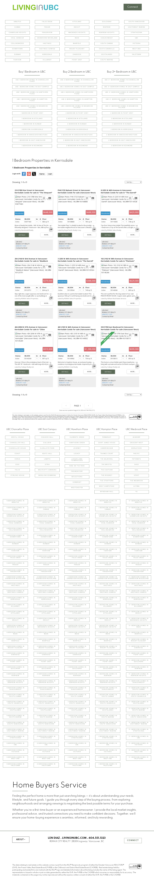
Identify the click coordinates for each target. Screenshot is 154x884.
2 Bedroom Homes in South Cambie (46, 695)
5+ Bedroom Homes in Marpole (138, 633)
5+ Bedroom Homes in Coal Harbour (138, 522)
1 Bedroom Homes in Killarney (15, 605)
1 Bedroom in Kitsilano (32, 118)
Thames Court (106, 453)
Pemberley (106, 437)
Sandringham (107, 448)
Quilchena (106, 21)
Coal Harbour (17, 38)
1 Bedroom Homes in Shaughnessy (15, 688)
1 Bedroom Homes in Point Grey (15, 661)
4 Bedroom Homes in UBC (108, 744)
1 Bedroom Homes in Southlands (15, 709)
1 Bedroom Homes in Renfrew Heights (15, 681)
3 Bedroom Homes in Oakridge (77, 654)
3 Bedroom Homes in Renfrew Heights (77, 681)
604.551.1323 (97, 838)
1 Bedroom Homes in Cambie (15, 508)
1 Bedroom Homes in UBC (15, 744)
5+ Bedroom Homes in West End (138, 751)
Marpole (77, 43)
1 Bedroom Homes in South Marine (15, 716)
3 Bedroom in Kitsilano (122, 118)
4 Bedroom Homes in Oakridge (108, 654)
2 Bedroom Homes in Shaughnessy (46, 688)
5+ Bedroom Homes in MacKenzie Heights (138, 619)
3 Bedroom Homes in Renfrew (77, 674)
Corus (17, 459)
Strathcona (136, 32)
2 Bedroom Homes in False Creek (46, 557)
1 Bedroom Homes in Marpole (15, 640)
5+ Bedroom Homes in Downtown (138, 536)
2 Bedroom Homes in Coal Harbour (46, 522)
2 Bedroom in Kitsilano (77, 118)
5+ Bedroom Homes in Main (138, 626)
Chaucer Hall (47, 437)
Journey (77, 448)
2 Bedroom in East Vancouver (76, 140)
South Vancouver (136, 21)
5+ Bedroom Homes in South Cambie (138, 688)
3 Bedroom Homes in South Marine (77, 716)
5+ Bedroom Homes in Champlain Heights (138, 515)
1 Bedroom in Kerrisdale (32, 129)
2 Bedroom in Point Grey (77, 113)
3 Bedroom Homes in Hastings (77, 584)
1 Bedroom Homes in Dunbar (15, 543)
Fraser (47, 27)
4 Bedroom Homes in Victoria (108, 751)
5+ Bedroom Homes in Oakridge (138, 647)
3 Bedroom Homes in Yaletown (77, 764)
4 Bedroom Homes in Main (108, 633)
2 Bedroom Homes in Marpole (46, 640)
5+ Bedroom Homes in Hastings (138, 584)
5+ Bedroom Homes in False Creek (138, 557)
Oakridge (77, 54)
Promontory (77, 471)
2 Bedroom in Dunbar (77, 124)
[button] (17, 22)
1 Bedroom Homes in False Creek (15, 557)
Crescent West (136, 443)
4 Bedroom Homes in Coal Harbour (108, 522)
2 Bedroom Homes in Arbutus (46, 501)
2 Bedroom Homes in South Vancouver (46, 723)
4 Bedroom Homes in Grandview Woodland (108, 577)
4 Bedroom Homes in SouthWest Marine (108, 730)
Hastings (47, 43)
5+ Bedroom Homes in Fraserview (138, 571)
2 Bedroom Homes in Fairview (46, 550)
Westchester (77, 487)
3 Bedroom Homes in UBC (77, 744)
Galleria (47, 443)
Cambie (17, 27)
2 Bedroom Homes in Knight (46, 619)
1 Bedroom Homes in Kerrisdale (15, 598)
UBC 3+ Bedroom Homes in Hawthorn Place (121, 93)
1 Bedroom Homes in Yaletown (15, 764)
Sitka (47, 464)
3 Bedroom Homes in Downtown (77, 536)
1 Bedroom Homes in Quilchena (15, 668)
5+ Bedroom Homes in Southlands (138, 702)
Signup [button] (42, 174)
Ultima (136, 486)
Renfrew (107, 27)
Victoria (137, 43)
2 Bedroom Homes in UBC (46, 744)
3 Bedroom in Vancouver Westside (121, 135)
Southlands (106, 54)
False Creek (47, 21)
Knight (77, 27)
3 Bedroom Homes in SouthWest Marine (77, 730)
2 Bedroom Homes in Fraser (46, 564)
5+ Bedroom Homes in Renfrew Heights (138, 674)
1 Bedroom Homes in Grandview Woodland (15, 577)
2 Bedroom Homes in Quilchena (46, 668)
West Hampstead (106, 486)
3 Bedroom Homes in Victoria (77, 751)
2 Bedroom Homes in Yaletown (46, 764)
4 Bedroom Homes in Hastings (108, 584)
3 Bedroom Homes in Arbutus (77, 501)
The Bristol (107, 464)
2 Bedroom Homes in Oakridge (46, 654)
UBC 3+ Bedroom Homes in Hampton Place (122, 100)
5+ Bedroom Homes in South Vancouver (138, 716)
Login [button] (50, 174)
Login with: (16, 174)
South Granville (106, 49)
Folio (17, 470)
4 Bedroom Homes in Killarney (108, 605)
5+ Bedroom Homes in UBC (138, 737)
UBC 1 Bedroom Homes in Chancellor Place (32, 80)
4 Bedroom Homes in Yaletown (108, 764)
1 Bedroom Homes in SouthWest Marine (15, 730)
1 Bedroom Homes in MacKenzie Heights (15, 626)
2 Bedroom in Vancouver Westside (77, 135)
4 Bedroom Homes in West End (108, 758)
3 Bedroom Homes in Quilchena (77, 668)
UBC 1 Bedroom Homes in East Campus (32, 87)
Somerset (77, 482)
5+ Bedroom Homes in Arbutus (138, 501)
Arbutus (17, 21)
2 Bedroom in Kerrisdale (77, 129)
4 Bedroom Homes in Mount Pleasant (108, 647)
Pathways (136, 459)
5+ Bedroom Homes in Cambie (138, 508)
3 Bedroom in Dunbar (121, 124)
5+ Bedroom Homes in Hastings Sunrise (138, 591)
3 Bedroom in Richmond (122, 145)
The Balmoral (106, 459)
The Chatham (107, 470)
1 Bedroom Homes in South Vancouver (15, 723)
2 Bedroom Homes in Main (46, 633)
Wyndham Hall (106, 491)
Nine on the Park (77, 466)
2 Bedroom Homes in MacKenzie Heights (46, 626)
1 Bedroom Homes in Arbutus (15, 501)
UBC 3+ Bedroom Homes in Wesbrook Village (121, 107)
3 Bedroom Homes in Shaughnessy (77, 688)
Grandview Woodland (47, 38)
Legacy (77, 453)
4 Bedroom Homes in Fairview (108, 550)
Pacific (136, 453)
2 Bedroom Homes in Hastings (46, 584)
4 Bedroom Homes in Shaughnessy (108, 688)
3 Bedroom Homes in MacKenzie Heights (77, 626)
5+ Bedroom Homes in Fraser (138, 564)
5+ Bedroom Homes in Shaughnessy (138, 681)
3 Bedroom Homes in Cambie (77, 508)
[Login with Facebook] (24, 175)
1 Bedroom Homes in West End (15, 758)
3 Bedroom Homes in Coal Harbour (77, 522)
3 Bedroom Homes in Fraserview (77, 571)
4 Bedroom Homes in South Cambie (108, 695)
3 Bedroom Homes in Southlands (77, 709)
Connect (132, 7)
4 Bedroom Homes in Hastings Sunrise (108, 591)
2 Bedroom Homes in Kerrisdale (46, 598)
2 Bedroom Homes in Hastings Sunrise (46, 591)
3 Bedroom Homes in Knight (77, 619)
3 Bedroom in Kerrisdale (122, 129)
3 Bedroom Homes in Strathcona (77, 737)
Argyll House (17, 437)
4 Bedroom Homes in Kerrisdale (108, 598)
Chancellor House (17, 448)
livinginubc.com (74, 838)
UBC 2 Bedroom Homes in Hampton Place (77, 100)
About (20, 839)
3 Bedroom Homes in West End (77, 758)
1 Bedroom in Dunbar (32, 124)
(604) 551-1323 (21, 246)
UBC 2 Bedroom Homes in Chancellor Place (77, 80)
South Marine (106, 60)
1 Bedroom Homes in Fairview (15, 550)
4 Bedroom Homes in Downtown (108, 536)
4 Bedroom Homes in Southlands (108, 709)
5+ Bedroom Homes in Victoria (138, 744)
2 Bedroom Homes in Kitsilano (46, 612)
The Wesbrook (136, 481)
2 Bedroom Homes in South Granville (46, 702)
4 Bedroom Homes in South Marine (108, 716)
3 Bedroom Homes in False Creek (77, 557)
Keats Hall (47, 453)
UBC (136, 38)
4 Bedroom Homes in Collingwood (108, 529)
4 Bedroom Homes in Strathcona (108, 737)
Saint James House (106, 443)
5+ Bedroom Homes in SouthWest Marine (138, 723)
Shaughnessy (107, 38)
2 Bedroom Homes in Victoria (46, 751)
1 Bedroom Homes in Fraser (15, 564)
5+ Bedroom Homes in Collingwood (138, 529)
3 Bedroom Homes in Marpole (77, 640)
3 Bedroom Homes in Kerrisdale (77, 598)
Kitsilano (77, 21)
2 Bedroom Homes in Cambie (46, 508)
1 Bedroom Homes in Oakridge (15, 654)
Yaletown (136, 54)
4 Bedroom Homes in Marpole (108, 640)
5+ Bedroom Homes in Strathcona (138, 730)
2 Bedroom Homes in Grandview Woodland (46, 577)
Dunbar (17, 54)
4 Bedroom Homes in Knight (108, 619)
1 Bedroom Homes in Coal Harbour (15, 522)
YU (136, 491)
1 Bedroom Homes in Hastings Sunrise (15, 591)
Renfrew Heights (106, 32)
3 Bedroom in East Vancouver (121, 140)
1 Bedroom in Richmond (32, 145)
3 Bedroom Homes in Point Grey (77, 661)
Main (77, 38)
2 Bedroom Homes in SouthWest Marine (46, 730)
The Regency (106, 475)
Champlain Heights (17, 32)
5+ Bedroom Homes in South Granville (138, 695)
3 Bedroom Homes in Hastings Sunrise (77, 591)
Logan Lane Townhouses (77, 459)
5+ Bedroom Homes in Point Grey (138, 654)
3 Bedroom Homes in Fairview (77, 550)
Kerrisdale (47, 54)
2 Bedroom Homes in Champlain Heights (46, 515)
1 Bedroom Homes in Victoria (15, 751)
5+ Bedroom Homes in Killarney (138, 605)
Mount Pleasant (76, 49)
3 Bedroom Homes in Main (77, 633)
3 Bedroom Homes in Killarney (77, 605)
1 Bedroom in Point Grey (32, 113)
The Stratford (106, 481)
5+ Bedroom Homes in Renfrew (138, 668)
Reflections (77, 477)
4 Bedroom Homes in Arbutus (108, 501)
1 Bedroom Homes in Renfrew (15, 674)
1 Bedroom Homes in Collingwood (15, 529)
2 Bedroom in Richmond (77, 145)
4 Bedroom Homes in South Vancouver (108, 723)
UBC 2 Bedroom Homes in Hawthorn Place (77, 93)
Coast (17, 453)
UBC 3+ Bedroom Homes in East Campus (121, 87)
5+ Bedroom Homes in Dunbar (138, 543)
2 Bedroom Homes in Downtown (46, 536)
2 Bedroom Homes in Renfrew (46, 674)
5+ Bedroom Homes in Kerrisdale (138, 598)
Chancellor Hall (17, 443)
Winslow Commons (47, 475)
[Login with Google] (29, 175)
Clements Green (77, 437)
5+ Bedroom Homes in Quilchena (138, 661)
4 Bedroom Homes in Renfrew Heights (108, 681)
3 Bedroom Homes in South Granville (77, 702)
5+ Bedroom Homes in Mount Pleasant (138, 640)
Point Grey (77, 60)
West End (136, 49)
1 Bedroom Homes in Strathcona (15, 737)
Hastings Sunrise (47, 49)
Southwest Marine (136, 27)
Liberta (47, 459)
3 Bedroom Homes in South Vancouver (77, 723)
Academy (136, 437)
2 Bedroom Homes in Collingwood (46, 529)
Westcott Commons (47, 470)
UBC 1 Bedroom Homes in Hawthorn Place (32, 93)
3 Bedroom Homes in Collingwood (77, 529)
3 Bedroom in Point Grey (121, 113)
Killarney (47, 60)
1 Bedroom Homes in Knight (15, 619)
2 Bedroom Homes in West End (46, 758)
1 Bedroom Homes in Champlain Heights (15, 515)
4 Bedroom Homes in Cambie (108, 508)
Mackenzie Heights (77, 32)
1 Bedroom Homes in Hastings (15, 584)
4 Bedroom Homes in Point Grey (108, 661)
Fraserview (47, 32)
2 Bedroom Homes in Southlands (46, 709)
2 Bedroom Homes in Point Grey (46, 661)
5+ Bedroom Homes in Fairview (138, 550)
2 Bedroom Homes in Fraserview (46, 571)
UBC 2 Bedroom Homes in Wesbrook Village (77, 107)
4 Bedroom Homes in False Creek (108, 557)
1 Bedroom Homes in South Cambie (15, 695)
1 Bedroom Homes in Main (15, 633)
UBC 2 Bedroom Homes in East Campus (77, 87)
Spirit (136, 475)
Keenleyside (136, 448)
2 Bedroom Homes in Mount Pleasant (46, 647)
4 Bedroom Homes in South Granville (108, 702)
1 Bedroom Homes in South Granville (15, 702)
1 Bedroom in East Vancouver (32, 140)
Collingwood (17, 43)
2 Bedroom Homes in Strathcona (46, 737)
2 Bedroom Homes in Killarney (46, 605)
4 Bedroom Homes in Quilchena (108, 668)
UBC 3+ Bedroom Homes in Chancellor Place (122, 80)
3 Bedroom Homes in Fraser (77, 564)
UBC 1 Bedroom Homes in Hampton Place (32, 100)
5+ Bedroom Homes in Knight (138, 612)
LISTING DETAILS (22, 235)
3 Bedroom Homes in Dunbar (77, 543)
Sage (136, 464)
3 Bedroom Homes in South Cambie (77, 695)
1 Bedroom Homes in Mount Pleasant (15, 647)
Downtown (17, 49)
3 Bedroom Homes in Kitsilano (77, 612)
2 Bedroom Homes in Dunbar (46, 543)
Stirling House (17, 475)
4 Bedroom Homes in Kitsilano (108, 612)
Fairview (17, 60)
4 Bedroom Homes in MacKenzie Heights (108, 626)
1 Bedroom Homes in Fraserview (15, 571)
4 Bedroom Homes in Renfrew (108, 674)
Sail (136, 470)
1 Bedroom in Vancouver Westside (32, 135)
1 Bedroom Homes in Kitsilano (15, 612)
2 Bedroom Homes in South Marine (46, 716)
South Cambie (107, 43)
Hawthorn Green (77, 443)
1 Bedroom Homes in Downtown (15, 536)
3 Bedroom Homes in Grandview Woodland (77, 577)
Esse (17, 464)
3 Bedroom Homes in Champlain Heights (77, 515)
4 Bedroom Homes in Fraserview (108, 571)
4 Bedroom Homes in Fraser (108, 564)
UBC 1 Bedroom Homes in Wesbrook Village (32, 107)
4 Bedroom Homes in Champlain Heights (108, 515)
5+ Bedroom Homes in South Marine (138, 709)
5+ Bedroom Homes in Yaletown (138, 758)
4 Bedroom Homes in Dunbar (108, 543)
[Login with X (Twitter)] (34, 175)
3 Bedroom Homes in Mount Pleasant (77, 647)
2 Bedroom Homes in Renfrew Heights (46, 681)
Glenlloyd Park (47, 448)
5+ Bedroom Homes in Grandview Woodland (138, 577)
